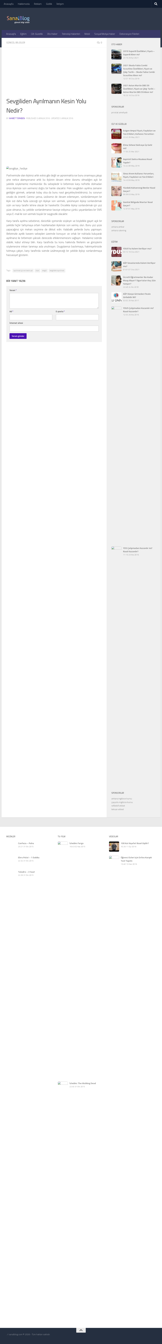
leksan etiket (117, 809)
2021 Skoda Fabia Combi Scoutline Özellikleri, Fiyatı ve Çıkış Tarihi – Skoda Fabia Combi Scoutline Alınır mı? (139, 70)
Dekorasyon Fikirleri (129, 34)
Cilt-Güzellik (37, 34)
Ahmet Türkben (17, 118)
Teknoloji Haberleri (71, 34)
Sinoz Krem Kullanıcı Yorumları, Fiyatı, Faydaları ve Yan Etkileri (138, 175)
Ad (11, 311)
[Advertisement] (54, 74)
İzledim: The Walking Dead (82, 1083)
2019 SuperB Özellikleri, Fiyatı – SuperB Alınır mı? (139, 52)
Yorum (13, 290)
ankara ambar (117, 226)
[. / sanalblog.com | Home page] (18, 19)
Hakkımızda (24, 4)
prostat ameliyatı (119, 112)
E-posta (60, 311)
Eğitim (23, 34)
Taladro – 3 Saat (14, 1341)
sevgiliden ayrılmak (57, 270)
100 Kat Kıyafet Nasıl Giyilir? (135, 843)
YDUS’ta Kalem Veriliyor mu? (137, 248)
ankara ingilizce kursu (121, 798)
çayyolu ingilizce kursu (122, 802)
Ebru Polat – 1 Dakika (17, 1094)
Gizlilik (49, 4)
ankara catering (118, 230)
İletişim (60, 4)
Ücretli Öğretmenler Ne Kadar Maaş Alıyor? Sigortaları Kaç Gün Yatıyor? (139, 280)
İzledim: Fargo (76, 843)
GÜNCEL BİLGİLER (15, 42)
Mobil (87, 34)
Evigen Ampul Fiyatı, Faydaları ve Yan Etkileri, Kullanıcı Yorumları (139, 132)
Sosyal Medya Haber (104, 34)
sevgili (44, 270)
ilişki (37, 270)
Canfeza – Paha (26, 843)
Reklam (38, 4)
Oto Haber (52, 34)
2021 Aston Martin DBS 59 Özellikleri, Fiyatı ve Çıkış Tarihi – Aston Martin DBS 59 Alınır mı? (139, 89)
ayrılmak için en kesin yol (23, 270)
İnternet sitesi (16, 323)
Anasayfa (8, 4)
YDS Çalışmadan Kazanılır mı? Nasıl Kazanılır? (137, 549)
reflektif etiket (118, 805)
